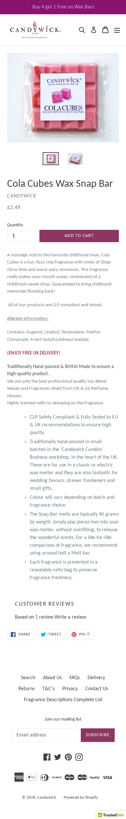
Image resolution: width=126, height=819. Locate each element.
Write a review (70, 617)
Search (28, 677)
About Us (52, 677)
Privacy (70, 688)
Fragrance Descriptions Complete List (63, 699)
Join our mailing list (63, 719)
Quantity (15, 225)
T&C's (48, 688)
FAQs (74, 677)
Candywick (46, 797)
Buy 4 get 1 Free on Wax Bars (63, 7)
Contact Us (96, 688)
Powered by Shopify (81, 797)
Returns (26, 688)
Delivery (96, 677)
